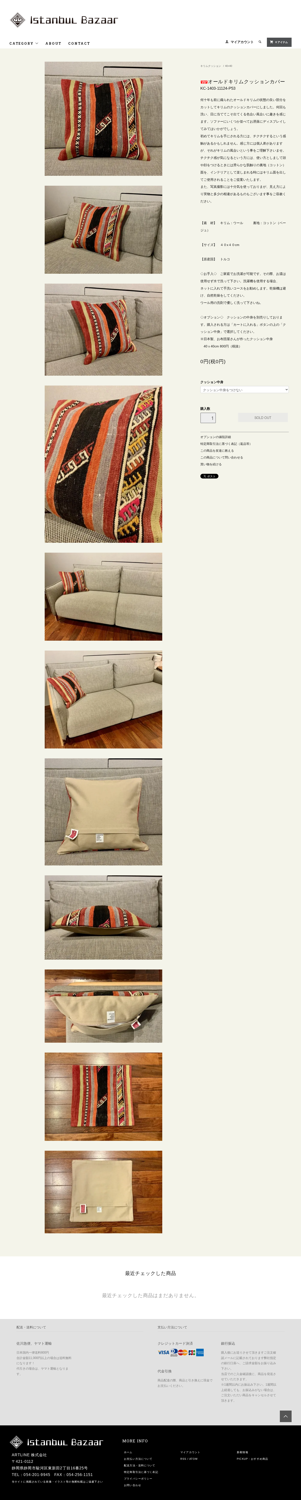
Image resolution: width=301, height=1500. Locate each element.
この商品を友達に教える (217, 450)
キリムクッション (210, 65)
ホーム (128, 1452)
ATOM (193, 1458)
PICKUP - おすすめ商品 (252, 1458)
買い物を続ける (211, 464)
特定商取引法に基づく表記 (141, 1472)
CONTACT (79, 43)
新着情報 (242, 1452)
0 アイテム (281, 42)
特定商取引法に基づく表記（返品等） (226, 444)
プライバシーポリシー (138, 1478)
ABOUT (53, 43)
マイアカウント (242, 42)
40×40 (228, 65)
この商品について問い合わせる (221, 457)
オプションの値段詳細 (215, 437)
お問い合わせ (132, 1485)
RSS (183, 1458)
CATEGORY (22, 43)
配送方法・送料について (139, 1465)
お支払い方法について (138, 1458)
